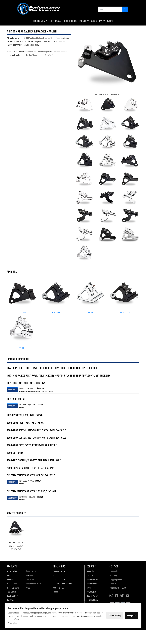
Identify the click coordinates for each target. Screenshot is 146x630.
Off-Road (55, 21)
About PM (96, 21)
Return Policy (115, 583)
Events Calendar (59, 571)
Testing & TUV (58, 587)
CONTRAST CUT (124, 312)
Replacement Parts (33, 583)
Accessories (12, 571)
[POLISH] (84, 252)
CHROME (90, 312)
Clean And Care (58, 579)
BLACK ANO (22, 312)
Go (125, 9)
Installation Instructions (62, 583)
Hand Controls (12, 595)
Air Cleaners (12, 575)
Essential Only (115, 615)
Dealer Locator (93, 579)
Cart (110, 21)
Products (39, 21)
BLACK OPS (56, 312)
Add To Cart (12, 389)
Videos (55, 591)
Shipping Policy (116, 579)
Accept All (131, 615)
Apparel (10, 579)
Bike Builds (70, 21)
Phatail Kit (30, 579)
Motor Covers (31, 571)
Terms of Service (94, 599)
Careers (90, 575)
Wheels (29, 587)
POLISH (21, 348)
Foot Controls (12, 591)
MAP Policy (91, 587)
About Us (90, 571)
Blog (54, 575)
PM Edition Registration (119, 587)
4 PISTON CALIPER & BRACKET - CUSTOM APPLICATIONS (16, 546)
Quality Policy (92, 595)
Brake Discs (12, 583)
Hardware (10, 599)
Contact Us (114, 571)
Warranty (113, 575)
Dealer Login (92, 583)
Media (82, 21)
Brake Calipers (13, 587)
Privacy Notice (93, 591)
